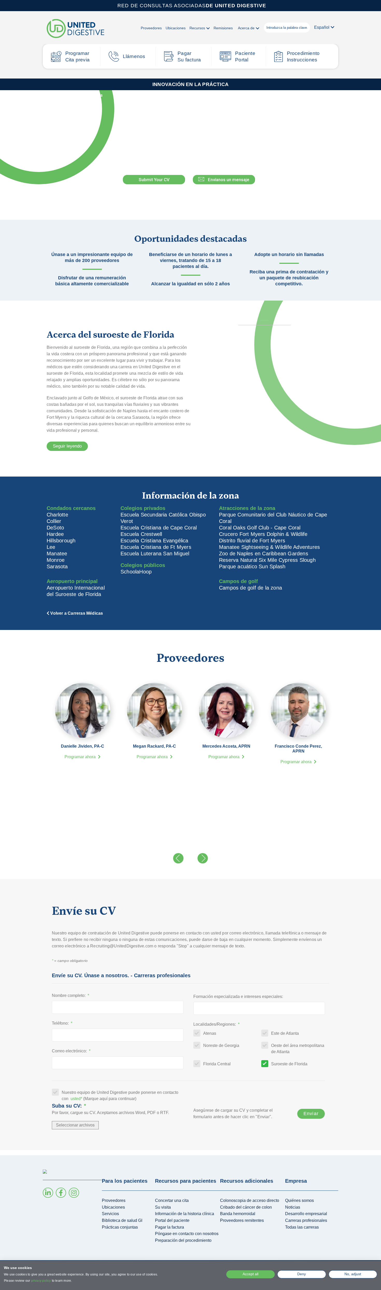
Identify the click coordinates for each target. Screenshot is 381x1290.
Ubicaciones (176, 28)
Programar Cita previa (77, 56)
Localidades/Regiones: (216, 1024)
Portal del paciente (172, 1220)
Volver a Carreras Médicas (76, 95)
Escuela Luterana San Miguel (155, 553)
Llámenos (134, 56)
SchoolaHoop (136, 572)
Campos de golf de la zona (250, 588)
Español (321, 27)
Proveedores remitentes (242, 1220)
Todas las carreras (302, 1227)
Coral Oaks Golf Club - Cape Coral (260, 527)
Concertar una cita (172, 1200)
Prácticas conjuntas (120, 1227)
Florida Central (217, 1064)
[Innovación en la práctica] (75, 29)
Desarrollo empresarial (306, 1213)
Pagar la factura (169, 1227)
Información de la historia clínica (184, 1213)
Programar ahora (81, 757)
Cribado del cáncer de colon (246, 1207)
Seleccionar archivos (75, 1125)
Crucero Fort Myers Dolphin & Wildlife (263, 534)
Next (202, 858)
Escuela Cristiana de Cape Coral (159, 527)
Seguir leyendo (67, 446)
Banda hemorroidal (237, 1213)
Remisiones (223, 28)
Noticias (292, 1207)
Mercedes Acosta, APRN (226, 746)
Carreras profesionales (306, 1220)
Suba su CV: (69, 1106)
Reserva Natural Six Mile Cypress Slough (267, 560)
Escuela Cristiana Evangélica (154, 540)
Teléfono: (62, 1023)
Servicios (110, 1213)
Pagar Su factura (189, 56)
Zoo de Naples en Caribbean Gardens (263, 553)
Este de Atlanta (285, 1033)
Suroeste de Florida (289, 1064)
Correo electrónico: (71, 1051)
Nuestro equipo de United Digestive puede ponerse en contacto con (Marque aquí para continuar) (120, 1095)
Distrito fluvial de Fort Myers (252, 540)
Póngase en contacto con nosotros (186, 1233)
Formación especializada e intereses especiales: (238, 996)
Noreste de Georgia (221, 1045)
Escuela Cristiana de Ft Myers (156, 547)
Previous (178, 858)
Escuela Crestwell (141, 534)
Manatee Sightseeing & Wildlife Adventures (269, 547)
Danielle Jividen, (82, 746)
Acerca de (246, 28)
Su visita (163, 1207)
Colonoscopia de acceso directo (249, 1200)
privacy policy (41, 1280)
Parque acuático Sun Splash (252, 566)
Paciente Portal (245, 56)
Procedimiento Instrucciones (303, 56)
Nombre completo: (70, 995)
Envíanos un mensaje (228, 179)
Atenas (209, 1033)
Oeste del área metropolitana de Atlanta (297, 1048)
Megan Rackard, (154, 746)
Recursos (197, 28)
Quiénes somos (299, 1200)
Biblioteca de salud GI (122, 1220)
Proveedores (151, 28)
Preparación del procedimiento (183, 1240)
